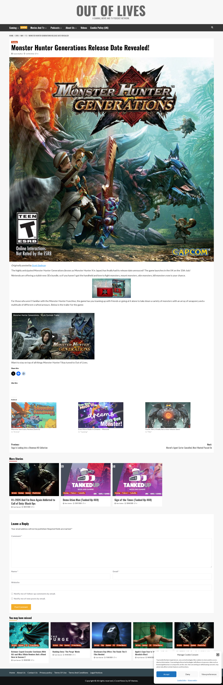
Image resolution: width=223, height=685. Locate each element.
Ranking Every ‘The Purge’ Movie (66, 651)
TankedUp (81, 493)
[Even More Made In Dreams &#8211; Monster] (110, 415)
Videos (84, 27)
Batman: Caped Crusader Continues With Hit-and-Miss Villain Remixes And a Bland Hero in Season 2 (28, 654)
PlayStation (36, 493)
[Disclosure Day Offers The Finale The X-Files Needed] (111, 635)
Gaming (18, 27)
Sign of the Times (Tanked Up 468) (133, 500)
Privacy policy (192, 680)
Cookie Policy (181, 680)
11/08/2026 (109, 657)
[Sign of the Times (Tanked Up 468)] (137, 479)
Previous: (29, 446)
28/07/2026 (27, 507)
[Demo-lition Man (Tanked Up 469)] (86, 479)
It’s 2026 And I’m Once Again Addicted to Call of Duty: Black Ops (33, 501)
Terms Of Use (60, 672)
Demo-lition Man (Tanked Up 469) (81, 500)
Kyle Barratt (17, 507)
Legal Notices (96, 672)
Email (116, 571)
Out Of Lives (111, 10)
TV (26, 645)
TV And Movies (34, 645)
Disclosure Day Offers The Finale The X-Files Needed (110, 653)
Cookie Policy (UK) (99, 27)
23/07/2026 (78, 503)
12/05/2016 (30, 54)
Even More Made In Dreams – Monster (93, 429)
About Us (70, 27)
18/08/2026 (68, 655)
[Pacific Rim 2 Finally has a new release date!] (177, 415)
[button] (218, 654)
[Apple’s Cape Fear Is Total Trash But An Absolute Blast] (153, 635)
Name (14, 571)
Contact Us (32, 672)
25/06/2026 (130, 503)
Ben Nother (68, 503)
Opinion (28, 493)
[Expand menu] (18, 28)
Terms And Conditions (78, 672)
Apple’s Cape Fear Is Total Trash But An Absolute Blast (151, 653)
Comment (16, 536)
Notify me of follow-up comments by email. (34, 593)
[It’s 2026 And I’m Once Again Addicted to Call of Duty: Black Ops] (34, 479)
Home (12, 672)
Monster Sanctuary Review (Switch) (25, 429)
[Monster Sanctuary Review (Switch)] (43, 415)
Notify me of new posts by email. (29, 598)
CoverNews (120, 680)
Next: (189, 446)
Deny (187, 674)
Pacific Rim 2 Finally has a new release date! (162, 429)
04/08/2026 (151, 657)
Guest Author (18, 54)
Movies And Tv (37, 27)
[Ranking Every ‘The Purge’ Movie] (70, 635)
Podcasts (55, 27)
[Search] (212, 27)
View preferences (209, 674)
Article (14, 493)
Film (61, 645)
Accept (166, 674)
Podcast (73, 493)
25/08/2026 (27, 660)
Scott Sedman (39, 265)
